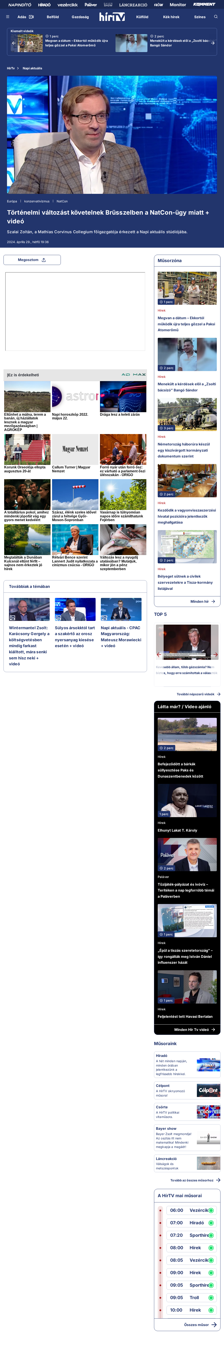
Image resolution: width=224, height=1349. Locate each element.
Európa (12, 201)
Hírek (162, 310)
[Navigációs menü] (8, 16)
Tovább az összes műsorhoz (192, 1180)
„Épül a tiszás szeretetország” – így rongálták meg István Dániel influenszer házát (185, 956)
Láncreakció (166, 1158)
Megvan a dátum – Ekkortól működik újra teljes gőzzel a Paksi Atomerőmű (76, 43)
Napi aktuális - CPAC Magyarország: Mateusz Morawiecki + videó (121, 636)
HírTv (11, 68)
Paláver (163, 877)
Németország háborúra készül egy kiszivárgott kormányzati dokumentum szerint (184, 450)
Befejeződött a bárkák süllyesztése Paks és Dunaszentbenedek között (180, 770)
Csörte (162, 1107)
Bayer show (166, 1128)
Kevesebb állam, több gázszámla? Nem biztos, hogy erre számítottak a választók (186, 670)
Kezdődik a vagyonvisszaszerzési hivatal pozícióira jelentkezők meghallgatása (187, 516)
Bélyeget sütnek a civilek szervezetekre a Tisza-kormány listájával (185, 582)
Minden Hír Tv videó (191, 1029)
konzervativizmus (36, 201)
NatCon (62, 201)
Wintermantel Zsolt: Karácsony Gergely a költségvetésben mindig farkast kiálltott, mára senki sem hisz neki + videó (29, 645)
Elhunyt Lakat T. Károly (177, 830)
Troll (194, 1297)
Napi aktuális (32, 68)
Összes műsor (196, 1325)
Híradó (161, 1055)
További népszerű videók (195, 694)
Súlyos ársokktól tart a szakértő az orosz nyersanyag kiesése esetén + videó (75, 636)
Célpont (163, 1085)
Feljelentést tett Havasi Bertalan (185, 1016)
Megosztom (28, 260)
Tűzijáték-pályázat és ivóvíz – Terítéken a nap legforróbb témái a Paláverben (186, 890)
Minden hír (200, 601)
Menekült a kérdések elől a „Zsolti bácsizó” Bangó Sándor (183, 43)
